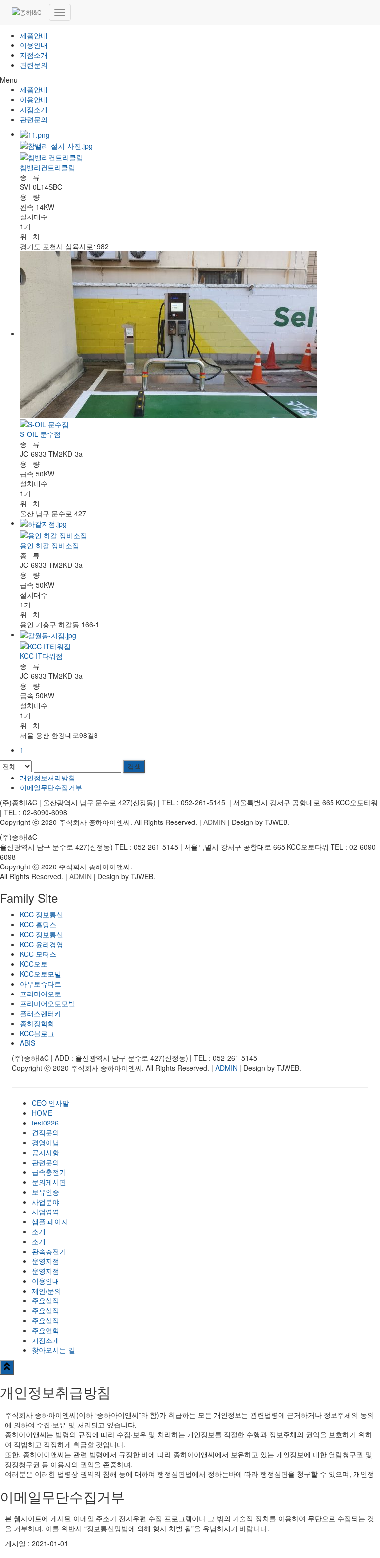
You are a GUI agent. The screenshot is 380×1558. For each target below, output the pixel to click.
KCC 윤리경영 (41, 944)
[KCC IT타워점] (200, 645)
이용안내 (34, 45)
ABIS (27, 1043)
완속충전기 (49, 1251)
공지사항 (45, 1152)
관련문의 (34, 65)
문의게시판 (49, 1182)
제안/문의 (46, 1291)
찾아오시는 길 (53, 1350)
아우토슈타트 (40, 984)
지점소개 (34, 55)
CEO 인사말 (50, 1103)
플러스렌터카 (40, 1013)
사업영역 (45, 1211)
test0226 (45, 1122)
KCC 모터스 (38, 954)
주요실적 (45, 1300)
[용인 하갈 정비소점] (200, 534)
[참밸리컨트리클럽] (200, 156)
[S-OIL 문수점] (200, 423)
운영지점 (45, 1261)
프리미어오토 (40, 993)
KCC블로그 (37, 1033)
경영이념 (45, 1142)
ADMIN (214, 822)
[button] (190, 80)
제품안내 (34, 35)
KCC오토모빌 (40, 974)
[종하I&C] (26, 12)
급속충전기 (49, 1172)
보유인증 (45, 1192)
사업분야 (45, 1202)
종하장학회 (37, 1023)
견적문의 (45, 1132)
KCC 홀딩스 (38, 924)
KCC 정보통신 (41, 914)
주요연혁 (45, 1330)
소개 (39, 1231)
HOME (42, 1113)
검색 (134, 766)
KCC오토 (34, 964)
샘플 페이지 (50, 1221)
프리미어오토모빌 (47, 1003)
